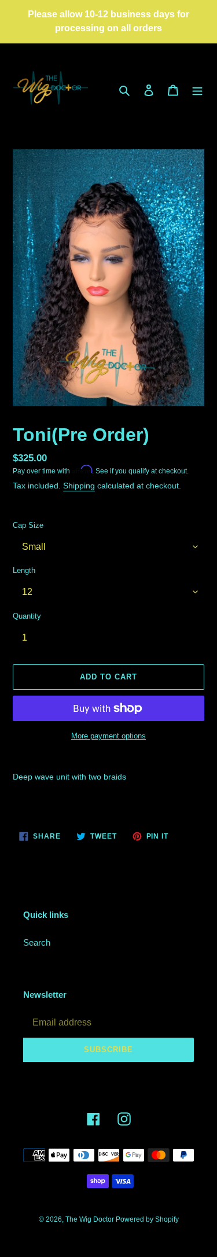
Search (36, 942)
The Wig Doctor (90, 1219)
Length (24, 570)
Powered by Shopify (147, 1219)
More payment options (108, 736)
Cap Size (28, 525)
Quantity (27, 616)
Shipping (79, 485)
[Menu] (197, 90)
